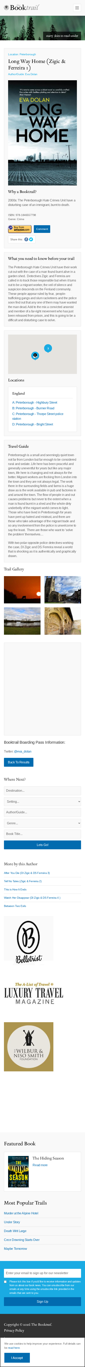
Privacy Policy (14, 1330)
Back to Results (18, 762)
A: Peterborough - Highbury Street (34, 402)
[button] (35, 356)
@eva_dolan (22, 751)
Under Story (12, 1222)
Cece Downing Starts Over (21, 1240)
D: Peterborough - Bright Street (32, 424)
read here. (14, 1347)
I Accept (17, 1358)
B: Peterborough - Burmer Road (33, 408)
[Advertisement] (42, 689)
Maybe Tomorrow (15, 1248)
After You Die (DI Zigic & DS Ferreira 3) (27, 872)
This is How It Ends (15, 889)
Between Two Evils (15, 906)
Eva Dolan (31, 74)
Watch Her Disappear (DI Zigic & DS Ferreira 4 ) (32, 897)
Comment (42, 229)
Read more (40, 1165)
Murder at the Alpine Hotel (21, 1213)
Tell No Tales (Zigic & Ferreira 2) (23, 881)
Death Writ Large (15, 1231)
